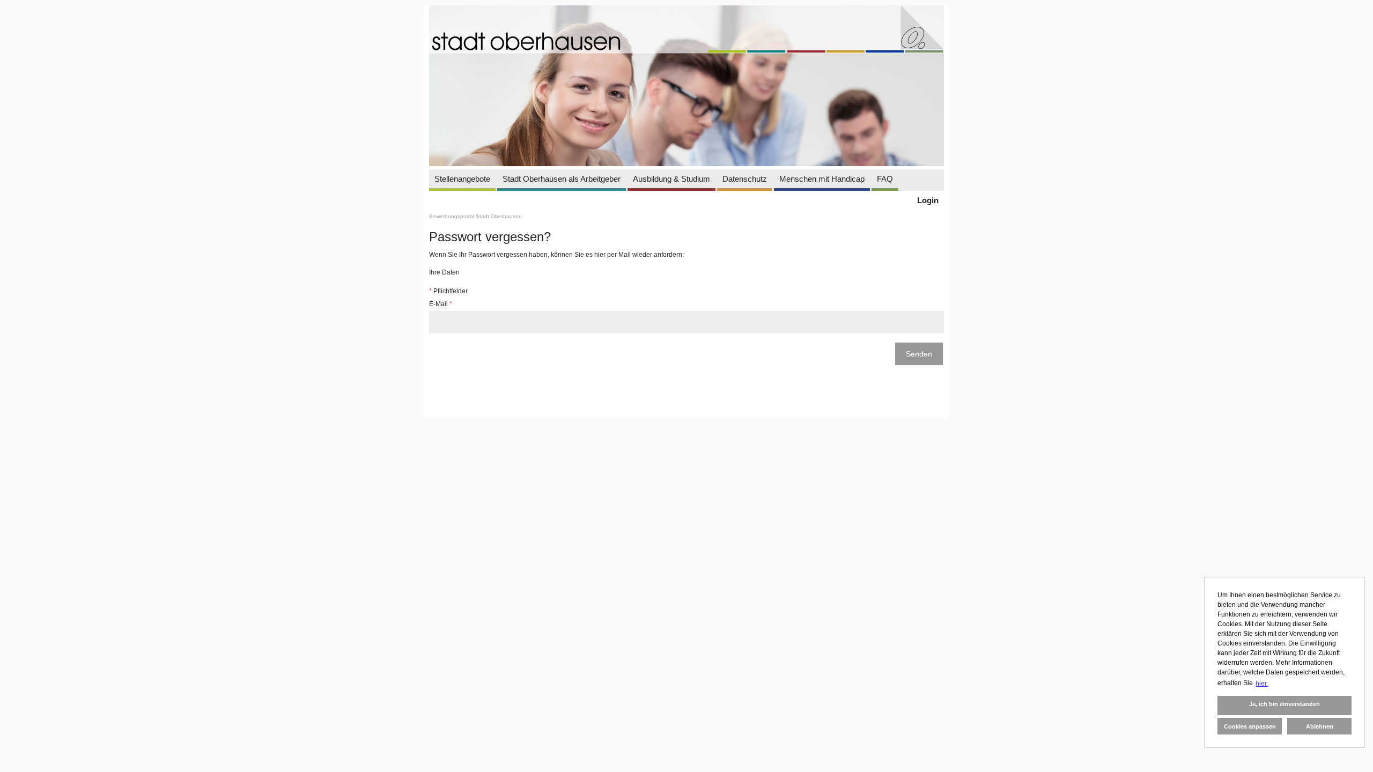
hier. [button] (1262, 683)
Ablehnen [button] (1319, 726)
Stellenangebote (462, 178)
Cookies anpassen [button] (1250, 726)
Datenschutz (744, 178)
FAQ (885, 178)
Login (928, 200)
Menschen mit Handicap (822, 178)
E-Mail (440, 304)
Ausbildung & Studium (671, 178)
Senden (919, 354)
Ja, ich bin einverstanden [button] (1284, 704)
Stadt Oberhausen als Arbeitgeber (562, 178)
